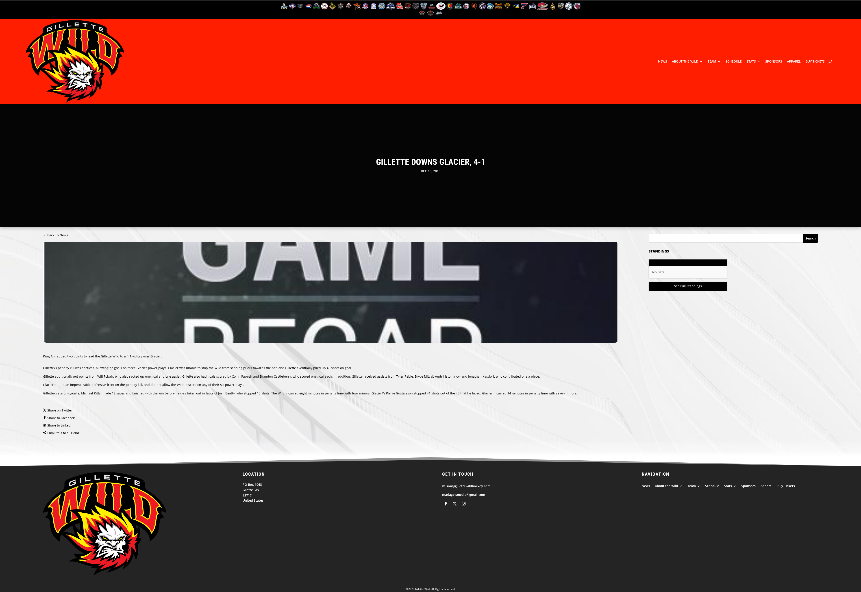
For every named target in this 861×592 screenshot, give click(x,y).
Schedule (734, 61)
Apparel (794, 61)
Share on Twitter (59, 410)
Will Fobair (105, 376)
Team (712, 61)
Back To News (57, 235)
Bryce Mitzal (424, 376)
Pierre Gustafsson (399, 393)
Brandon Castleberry (275, 376)
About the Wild (685, 61)
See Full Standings (688, 286)
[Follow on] (445, 503)
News (662, 61)
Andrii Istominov (447, 376)
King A (48, 356)
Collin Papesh (242, 376)
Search (810, 238)
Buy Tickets (815, 61)
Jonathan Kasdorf (481, 376)
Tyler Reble (404, 376)
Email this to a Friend (63, 433)
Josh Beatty (226, 393)
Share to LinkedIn (60, 425)
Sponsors (773, 61)
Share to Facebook (61, 418)
